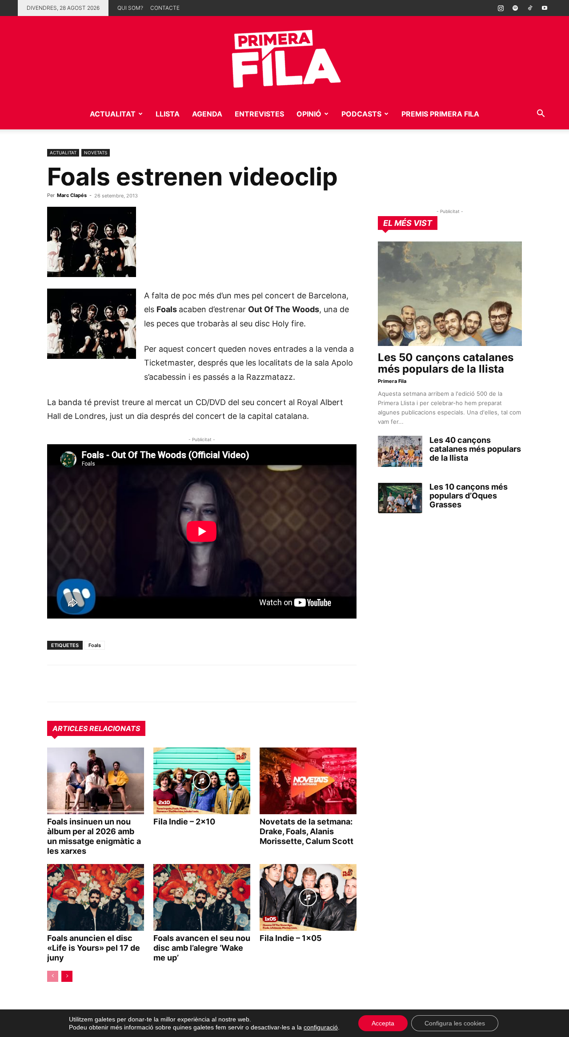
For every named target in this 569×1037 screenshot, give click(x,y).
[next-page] (66, 976)
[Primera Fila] (284, 57)
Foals (94, 645)
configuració (321, 1027)
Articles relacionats (96, 728)
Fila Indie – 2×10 (184, 821)
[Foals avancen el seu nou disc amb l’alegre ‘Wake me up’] (201, 897)
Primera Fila (392, 381)
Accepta (383, 1023)
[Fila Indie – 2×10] (201, 781)
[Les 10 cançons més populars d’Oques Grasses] (400, 498)
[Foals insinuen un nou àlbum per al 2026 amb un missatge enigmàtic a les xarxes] (95, 781)
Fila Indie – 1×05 (291, 938)
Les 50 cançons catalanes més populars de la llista (445, 363)
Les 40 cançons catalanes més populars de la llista (475, 448)
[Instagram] (500, 8)
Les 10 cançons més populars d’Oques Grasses (468, 495)
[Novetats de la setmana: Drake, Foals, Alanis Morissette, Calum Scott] (308, 781)
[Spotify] (515, 8)
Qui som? (130, 7)
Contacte (165, 7)
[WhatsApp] (56, 683)
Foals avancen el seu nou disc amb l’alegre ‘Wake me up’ (201, 947)
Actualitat (113, 113)
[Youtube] (544, 8)
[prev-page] (52, 976)
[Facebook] (117, 683)
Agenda (207, 113)
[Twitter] (97, 683)
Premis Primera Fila (440, 113)
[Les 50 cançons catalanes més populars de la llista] (450, 293)
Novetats (95, 152)
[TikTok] (530, 8)
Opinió (309, 113)
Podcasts (361, 113)
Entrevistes (259, 113)
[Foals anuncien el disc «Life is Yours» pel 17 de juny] (95, 897)
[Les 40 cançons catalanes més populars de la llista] (400, 451)
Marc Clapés (72, 195)
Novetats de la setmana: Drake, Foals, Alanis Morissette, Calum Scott (306, 831)
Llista (168, 113)
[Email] (138, 683)
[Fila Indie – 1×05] (308, 897)
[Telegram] (76, 683)
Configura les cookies (455, 1023)
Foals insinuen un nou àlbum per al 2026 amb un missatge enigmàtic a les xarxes (94, 836)
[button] (540, 114)
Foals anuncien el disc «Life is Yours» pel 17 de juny (93, 947)
